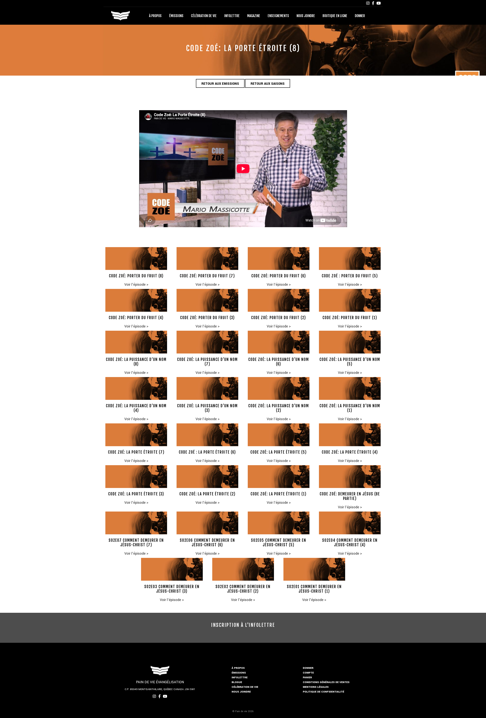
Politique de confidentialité (323, 691)
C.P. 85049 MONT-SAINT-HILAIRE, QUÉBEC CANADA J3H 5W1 (160, 689)
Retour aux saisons (268, 83)
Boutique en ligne (335, 16)
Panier (307, 677)
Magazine (253, 16)
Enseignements (278, 16)
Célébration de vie (204, 16)
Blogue (237, 682)
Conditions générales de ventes (326, 682)
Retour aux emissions (220, 83)
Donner (360, 16)
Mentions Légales (316, 687)
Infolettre (232, 16)
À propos (155, 16)
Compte (308, 673)
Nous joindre (306, 16)
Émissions (176, 16)
